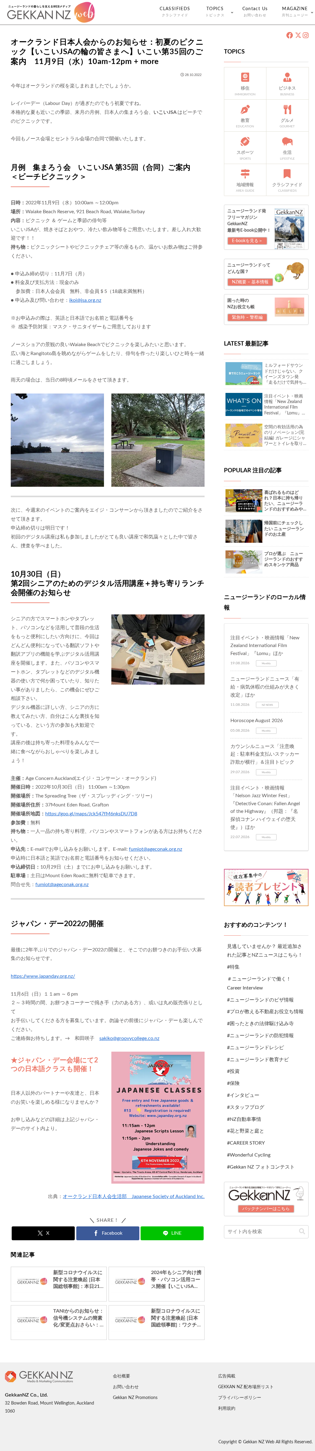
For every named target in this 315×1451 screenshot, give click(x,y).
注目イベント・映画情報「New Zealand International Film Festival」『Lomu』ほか (265, 645)
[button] (302, 1231)
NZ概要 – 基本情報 (250, 282)
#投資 (233, 1071)
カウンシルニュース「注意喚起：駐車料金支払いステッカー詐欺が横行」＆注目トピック (264, 754)
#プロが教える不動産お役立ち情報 (265, 1011)
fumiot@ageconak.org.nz (155, 849)
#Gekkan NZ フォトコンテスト (261, 1167)
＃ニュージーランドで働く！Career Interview (259, 983)
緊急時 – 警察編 (247, 317)
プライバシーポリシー (239, 1398)
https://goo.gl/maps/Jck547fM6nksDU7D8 (91, 813)
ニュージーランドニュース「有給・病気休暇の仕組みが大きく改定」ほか (264, 687)
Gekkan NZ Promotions (135, 1398)
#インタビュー (243, 1095)
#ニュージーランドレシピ (255, 1047)
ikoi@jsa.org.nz (85, 300)
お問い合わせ (126, 1387)
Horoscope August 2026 (256, 720)
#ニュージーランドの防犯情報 (260, 1035)
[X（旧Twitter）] (298, 35)
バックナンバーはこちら (266, 1209)
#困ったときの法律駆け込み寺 (260, 1023)
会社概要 (121, 1376)
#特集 (233, 967)
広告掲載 (226, 1376)
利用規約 (226, 1408)
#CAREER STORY (246, 1143)
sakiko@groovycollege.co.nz (129, 1038)
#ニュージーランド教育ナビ (258, 1059)
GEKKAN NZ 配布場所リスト (246, 1387)
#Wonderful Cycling (248, 1155)
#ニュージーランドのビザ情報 (260, 999)
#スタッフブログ (245, 1107)
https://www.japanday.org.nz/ (43, 976)
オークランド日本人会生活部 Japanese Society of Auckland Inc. (134, 1196)
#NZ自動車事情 (244, 1119)
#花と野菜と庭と (245, 1131)
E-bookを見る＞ (247, 241)
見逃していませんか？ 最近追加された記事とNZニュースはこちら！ (265, 951)
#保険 (233, 1083)
